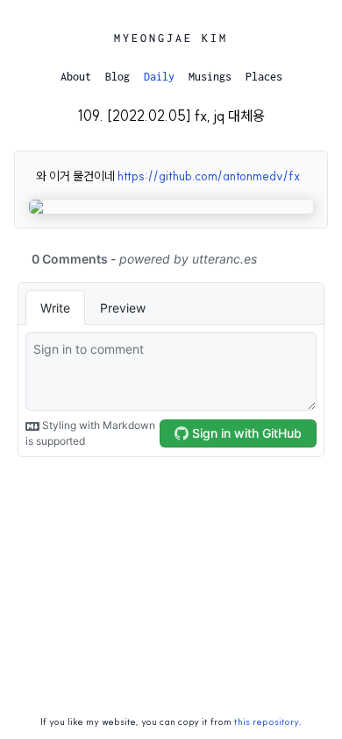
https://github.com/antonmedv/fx (209, 176)
